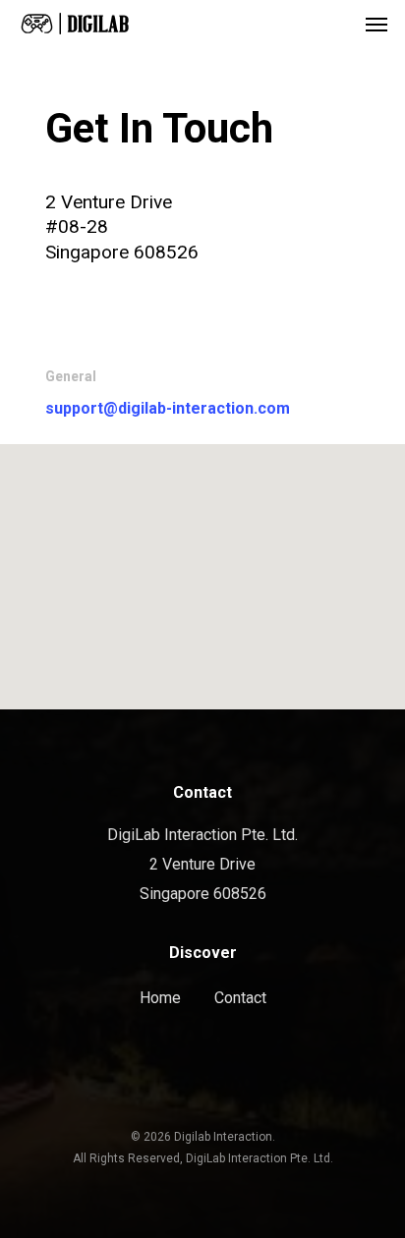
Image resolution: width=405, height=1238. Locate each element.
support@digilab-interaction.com (167, 408)
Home (160, 997)
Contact (240, 997)
